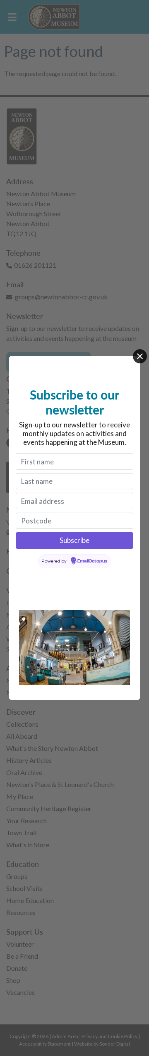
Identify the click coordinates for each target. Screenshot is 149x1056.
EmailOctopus (92, 561)
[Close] (140, 356)
